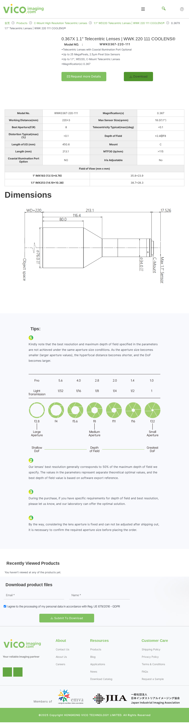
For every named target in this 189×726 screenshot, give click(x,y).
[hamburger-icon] (143, 9)
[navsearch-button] (163, 9)
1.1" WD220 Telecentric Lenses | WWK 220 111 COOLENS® (129, 23)
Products (21, 23)
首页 (7, 23)
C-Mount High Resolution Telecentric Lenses (60, 23)
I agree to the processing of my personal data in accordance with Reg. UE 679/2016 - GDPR (63, 606)
